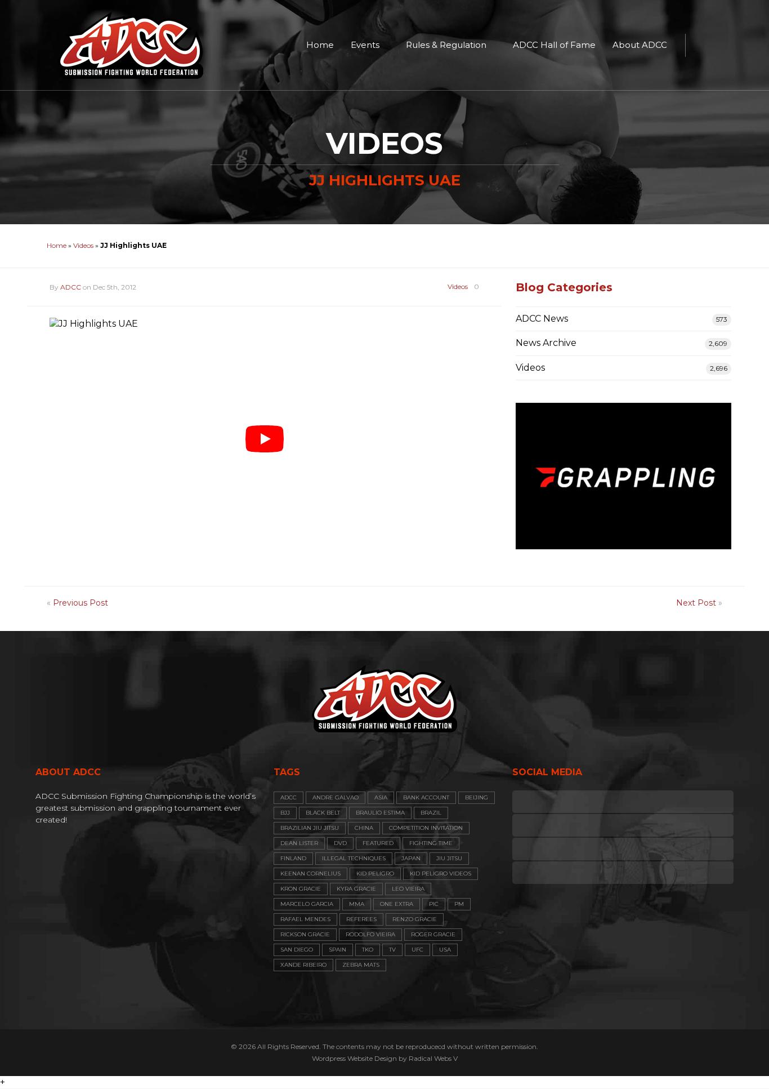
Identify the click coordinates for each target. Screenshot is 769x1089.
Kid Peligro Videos (440, 873)
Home (320, 44)
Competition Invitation (426, 828)
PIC (434, 904)
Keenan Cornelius (310, 873)
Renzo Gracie (414, 919)
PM (459, 904)
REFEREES (361, 919)
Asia (380, 797)
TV (392, 949)
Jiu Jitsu (449, 858)
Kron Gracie (300, 888)
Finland (293, 858)
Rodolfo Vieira (370, 934)
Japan (411, 858)
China (364, 828)
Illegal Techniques (354, 858)
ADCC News (542, 318)
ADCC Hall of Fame (554, 44)
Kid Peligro (375, 873)
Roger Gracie (433, 934)
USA (445, 949)
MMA (356, 904)
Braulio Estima (380, 812)
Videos (83, 245)
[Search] (699, 45)
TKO (367, 949)
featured (378, 843)
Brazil (431, 812)
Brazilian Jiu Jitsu (309, 828)
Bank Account (426, 797)
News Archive (546, 342)
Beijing (476, 797)
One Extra (396, 904)
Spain (337, 949)
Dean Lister (299, 843)
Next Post (696, 603)
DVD (340, 843)
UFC (417, 949)
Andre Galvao (335, 797)
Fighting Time (431, 843)
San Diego (296, 949)
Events (365, 44)
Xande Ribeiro (303, 964)
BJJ (285, 812)
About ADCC (639, 44)
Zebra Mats (360, 964)
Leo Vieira (408, 888)
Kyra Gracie (356, 888)
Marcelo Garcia (306, 904)
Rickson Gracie (305, 934)
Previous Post (80, 603)
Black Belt (323, 812)
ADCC (70, 287)
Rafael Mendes (305, 919)
